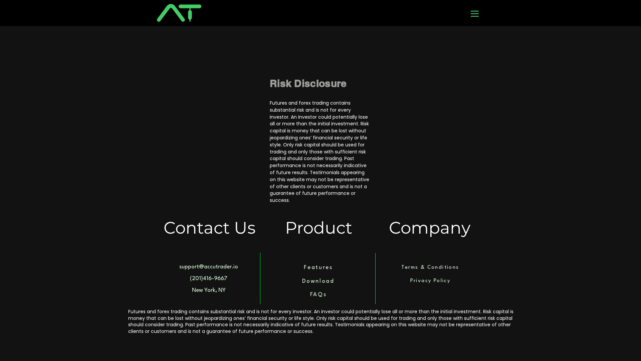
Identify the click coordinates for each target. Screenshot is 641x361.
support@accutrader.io (208, 267)
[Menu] (474, 13)
